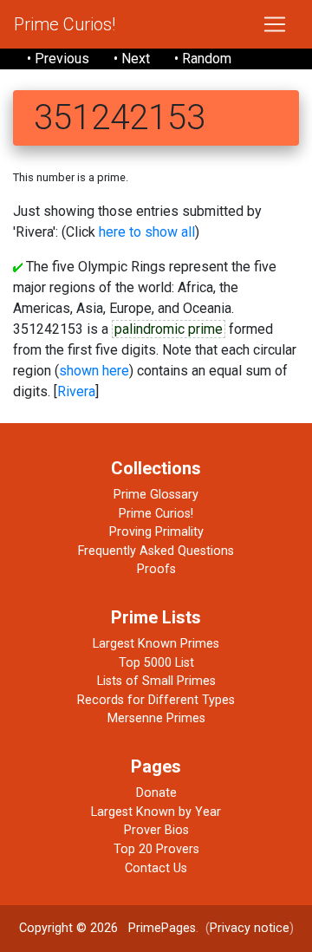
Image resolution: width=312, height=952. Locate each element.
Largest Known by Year (156, 812)
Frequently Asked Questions (156, 551)
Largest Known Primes (156, 643)
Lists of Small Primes (156, 681)
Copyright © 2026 (68, 928)
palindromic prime (168, 329)
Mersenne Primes (156, 718)
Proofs (156, 569)
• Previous (58, 58)
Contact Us (156, 868)
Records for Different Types (156, 700)
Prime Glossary (156, 494)
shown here (94, 370)
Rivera (76, 391)
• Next (132, 58)
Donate (156, 793)
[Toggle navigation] (274, 24)
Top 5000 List (156, 662)
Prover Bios (156, 830)
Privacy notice (249, 928)
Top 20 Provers (156, 849)
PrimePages (162, 928)
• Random (202, 58)
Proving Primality (156, 532)
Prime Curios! (64, 24)
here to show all (147, 232)
